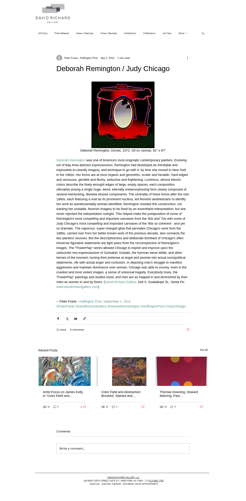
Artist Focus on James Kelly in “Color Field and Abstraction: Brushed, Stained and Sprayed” (64, 394)
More (181, 33)
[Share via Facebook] (58, 318)
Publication (149, 33)
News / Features (84, 33)
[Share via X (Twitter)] (67, 318)
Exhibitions (130, 33)
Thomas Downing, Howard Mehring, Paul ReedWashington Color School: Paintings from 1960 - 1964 (181, 394)
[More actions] (187, 58)
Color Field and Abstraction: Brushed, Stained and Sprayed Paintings (121, 394)
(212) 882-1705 (156, 480)
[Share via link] (84, 318)
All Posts (42, 33)
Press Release (62, 33)
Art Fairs (167, 33)
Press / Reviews (109, 33)
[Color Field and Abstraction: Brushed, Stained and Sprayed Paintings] (123, 371)
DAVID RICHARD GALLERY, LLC (124, 477)
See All (204, 349)
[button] (203, 33)
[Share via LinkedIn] (75, 318)
